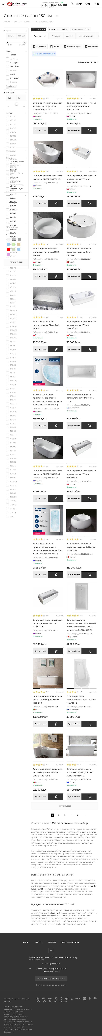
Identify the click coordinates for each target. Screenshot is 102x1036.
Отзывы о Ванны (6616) (87, 62)
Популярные (40, 36)
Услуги (38, 942)
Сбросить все (38, 29)
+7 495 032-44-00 (53, 5)
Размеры (56, 36)
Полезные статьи (70, 942)
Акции (26, 942)
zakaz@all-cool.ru (52, 964)
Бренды (52, 942)
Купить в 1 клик (40, 130)
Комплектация (85, 36)
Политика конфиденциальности (51, 985)
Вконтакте (51, 950)
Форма (69, 36)
